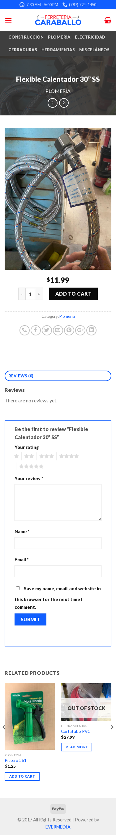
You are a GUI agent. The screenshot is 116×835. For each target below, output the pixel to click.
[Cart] (107, 20)
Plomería (59, 37)
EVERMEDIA (58, 826)
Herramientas (58, 49)
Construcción (26, 37)
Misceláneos (94, 49)
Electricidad (90, 37)
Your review (29, 478)
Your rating (27, 447)
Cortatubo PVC (75, 731)
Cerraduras (22, 49)
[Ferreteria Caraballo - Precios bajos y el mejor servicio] (58, 20)
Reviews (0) (21, 375)
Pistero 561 (16, 760)
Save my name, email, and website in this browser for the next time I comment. (58, 598)
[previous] (4, 739)
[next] (112, 739)
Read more (77, 747)
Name (22, 531)
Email (21, 559)
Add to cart (73, 294)
